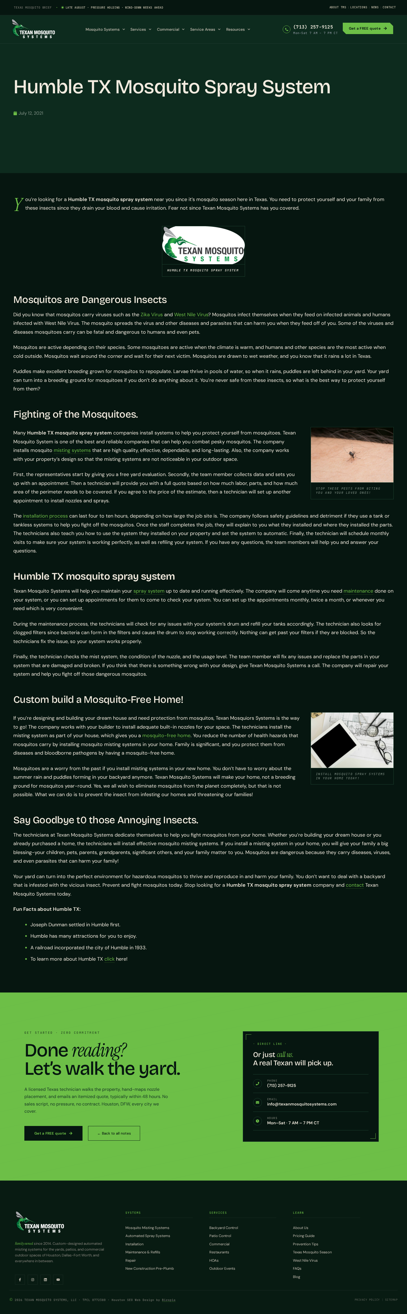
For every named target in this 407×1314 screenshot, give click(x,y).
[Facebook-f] (20, 1280)
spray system (148, 591)
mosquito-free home (166, 735)
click (109, 959)
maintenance (358, 591)
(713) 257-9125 (313, 27)
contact (355, 885)
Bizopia (169, 1300)
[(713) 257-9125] (286, 29)
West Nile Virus (191, 314)
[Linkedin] (45, 1280)
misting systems (72, 450)
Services (138, 29)
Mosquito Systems (103, 29)
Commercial (168, 29)
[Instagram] (33, 1280)
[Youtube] (58, 1280)
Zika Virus (152, 314)
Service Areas (202, 29)
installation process (45, 516)
